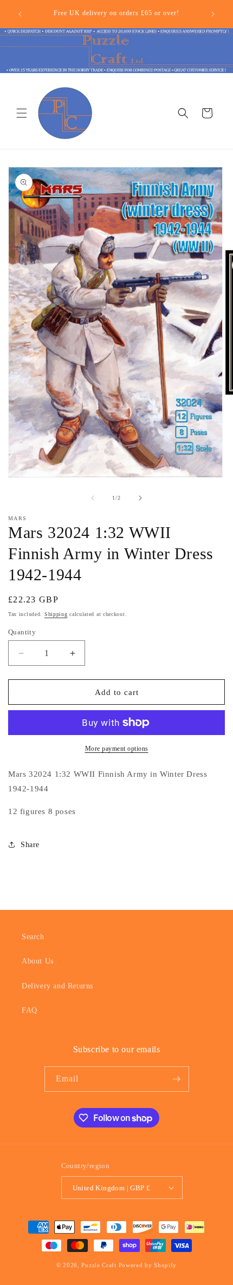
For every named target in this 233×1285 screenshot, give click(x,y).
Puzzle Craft (98, 1265)
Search (33, 937)
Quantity (22, 632)
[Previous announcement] (20, 14)
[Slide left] (93, 498)
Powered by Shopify (148, 1265)
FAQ (29, 1010)
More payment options (116, 748)
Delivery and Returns (57, 986)
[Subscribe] (177, 1079)
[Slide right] (140, 498)
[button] (22, 113)
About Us (38, 961)
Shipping (56, 614)
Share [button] (30, 845)
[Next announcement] (213, 14)
